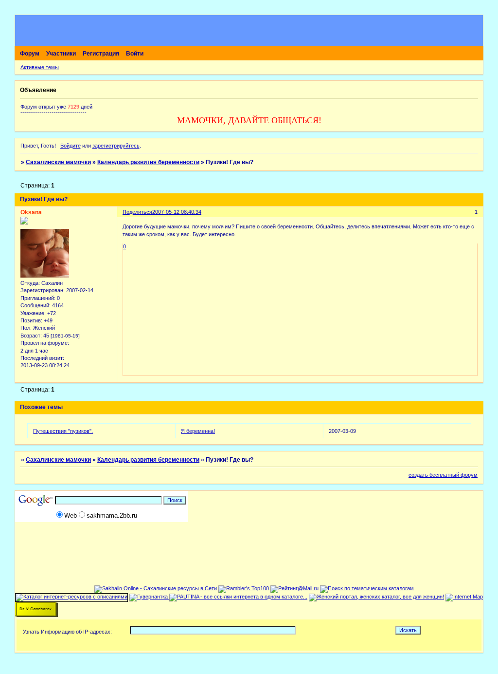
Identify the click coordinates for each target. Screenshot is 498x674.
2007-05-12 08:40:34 (176, 212)
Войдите (70, 146)
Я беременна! (198, 431)
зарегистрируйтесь (116, 146)
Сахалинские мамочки (58, 162)
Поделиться (137, 212)
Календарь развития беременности (148, 162)
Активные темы (39, 67)
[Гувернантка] (149, 596)
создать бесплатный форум (443, 475)
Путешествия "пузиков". (63, 431)
